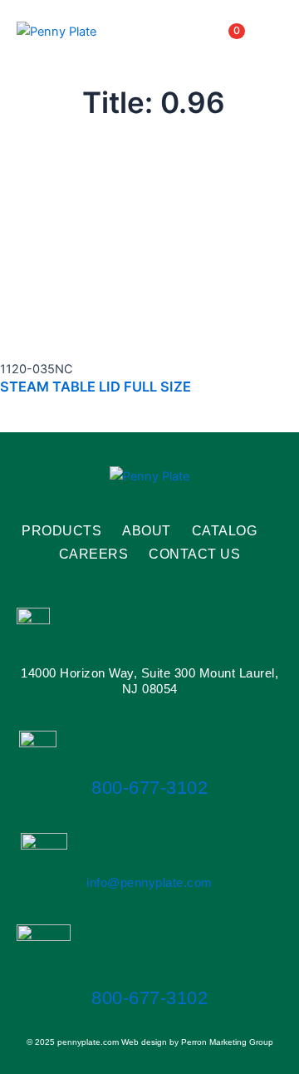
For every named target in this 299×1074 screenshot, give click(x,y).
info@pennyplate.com (149, 882)
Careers (94, 554)
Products (61, 531)
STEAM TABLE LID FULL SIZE (95, 386)
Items (216, 30)
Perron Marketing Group (227, 1042)
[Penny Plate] (56, 31)
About (146, 531)
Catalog (224, 531)
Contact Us (194, 554)
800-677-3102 (149, 787)
